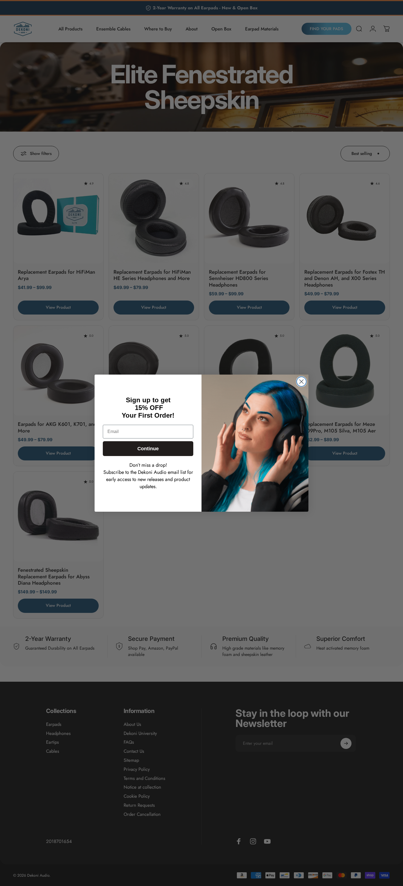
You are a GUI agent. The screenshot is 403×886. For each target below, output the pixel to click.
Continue (148, 448)
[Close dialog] (301, 381)
